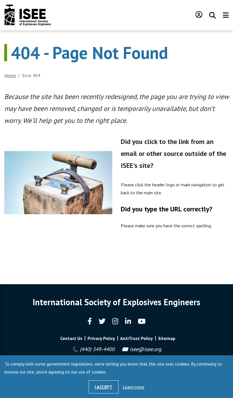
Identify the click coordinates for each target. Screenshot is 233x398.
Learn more (133, 387)
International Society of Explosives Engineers (28, 15)
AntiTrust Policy (136, 338)
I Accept (104, 387)
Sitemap (166, 338)
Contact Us (71, 338)
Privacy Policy (101, 338)
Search (212, 15)
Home (10, 75)
